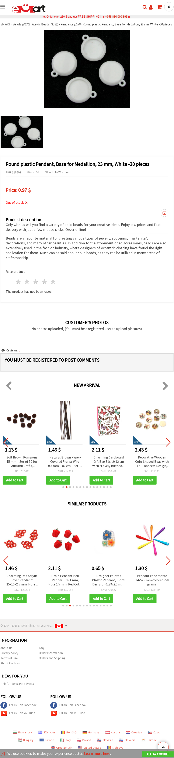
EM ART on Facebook (22, 705)
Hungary (28, 740)
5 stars (53, 281)
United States (92, 748)
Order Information (51, 653)
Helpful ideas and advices (17, 684)
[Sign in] (151, 7)
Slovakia (107, 740)
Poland (86, 740)
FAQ (41, 648)
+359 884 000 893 (116, 16)
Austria (115, 732)
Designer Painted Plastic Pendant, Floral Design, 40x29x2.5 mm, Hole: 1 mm (108, 580)
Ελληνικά (49, 732)
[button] (63, 487)
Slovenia (130, 740)
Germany (94, 732)
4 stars (44, 281)
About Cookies (10, 663)
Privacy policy (9, 653)
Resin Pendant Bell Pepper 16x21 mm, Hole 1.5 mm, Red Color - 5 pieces (65, 580)
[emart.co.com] (29, 8)
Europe (49, 740)
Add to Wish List (59, 172)
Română (71, 732)
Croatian (136, 732)
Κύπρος (152, 740)
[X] (2, 753)
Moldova (117, 748)
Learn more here (97, 753)
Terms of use (9, 658)
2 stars (27, 281)
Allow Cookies (158, 754)
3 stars (36, 281)
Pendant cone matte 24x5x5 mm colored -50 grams (152, 580)
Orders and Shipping (52, 658)
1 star (18, 281)
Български (25, 732)
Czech (157, 732)
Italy (68, 740)
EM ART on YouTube (22, 713)
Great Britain (64, 748)
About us (6, 648)
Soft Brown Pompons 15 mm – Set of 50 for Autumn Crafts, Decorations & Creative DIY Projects (22, 461)
